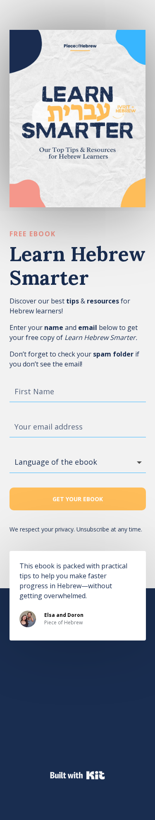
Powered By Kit (77, 775)
